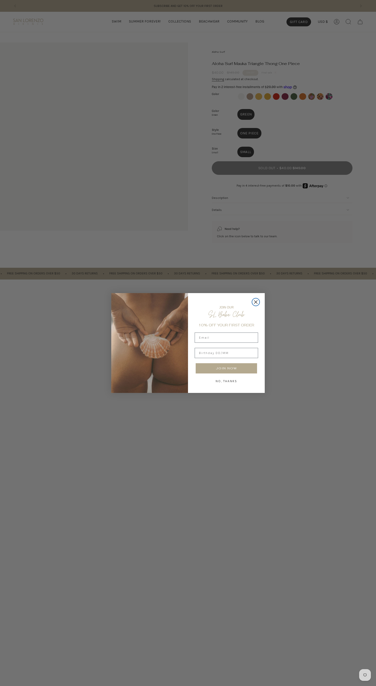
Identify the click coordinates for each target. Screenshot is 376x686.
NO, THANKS (226, 381)
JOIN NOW (226, 368)
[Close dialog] (256, 302)
